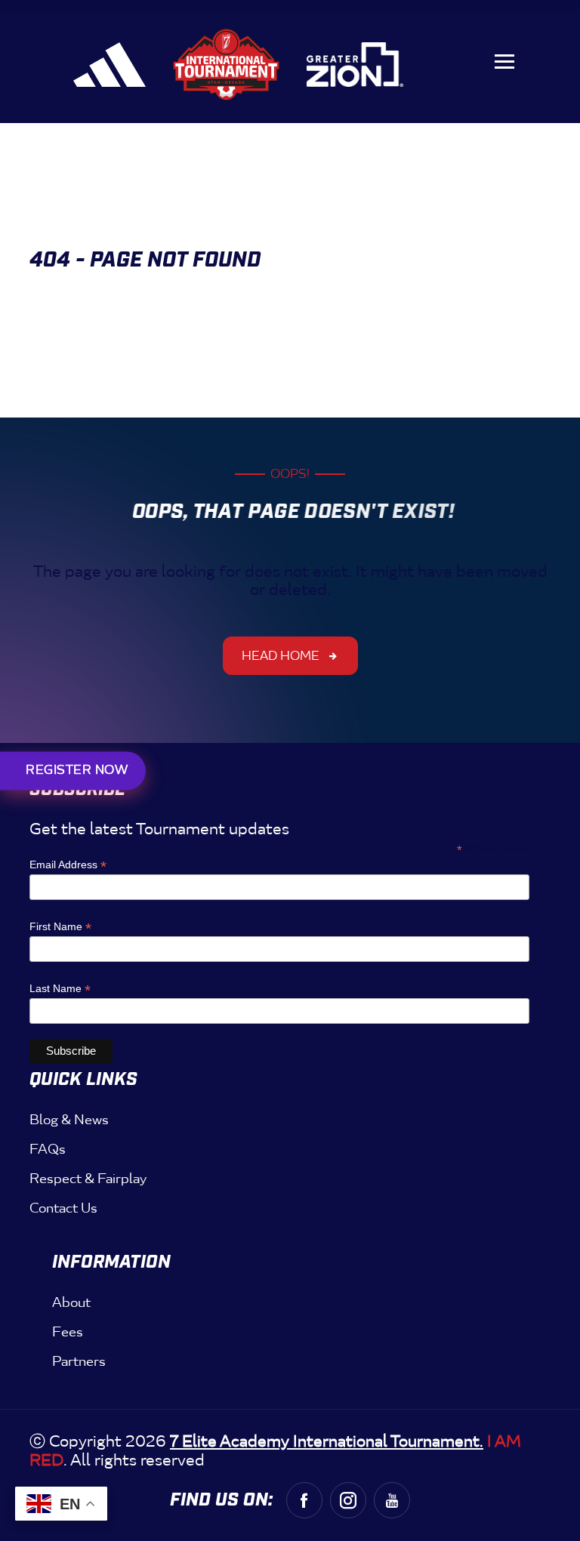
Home (75, 282)
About (71, 1302)
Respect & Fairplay (88, 1178)
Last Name (60, 989)
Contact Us (63, 1208)
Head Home (280, 656)
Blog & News (69, 1119)
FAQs (47, 1149)
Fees (67, 1332)
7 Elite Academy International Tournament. (326, 1442)
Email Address (67, 865)
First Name (60, 927)
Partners (79, 1361)
